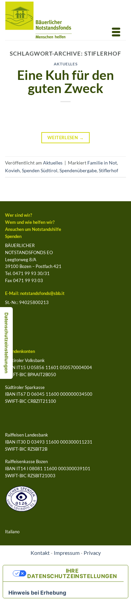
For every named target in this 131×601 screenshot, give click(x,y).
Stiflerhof (108, 170)
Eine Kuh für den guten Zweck (65, 81)
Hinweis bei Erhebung (37, 592)
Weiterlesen (65, 137)
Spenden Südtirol (39, 170)
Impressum (67, 553)
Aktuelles (66, 63)
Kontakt (40, 553)
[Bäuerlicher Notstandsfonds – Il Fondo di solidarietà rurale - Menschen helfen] (44, 20)
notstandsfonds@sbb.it (42, 293)
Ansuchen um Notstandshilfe (33, 229)
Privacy (92, 553)
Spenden (13, 236)
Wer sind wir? (18, 215)
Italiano (12, 531)
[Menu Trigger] (116, 31)
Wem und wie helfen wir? (29, 222)
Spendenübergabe (78, 170)
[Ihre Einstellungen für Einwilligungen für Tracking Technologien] (6, 343)
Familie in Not (102, 163)
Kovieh (12, 170)
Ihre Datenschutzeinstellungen (72, 573)
